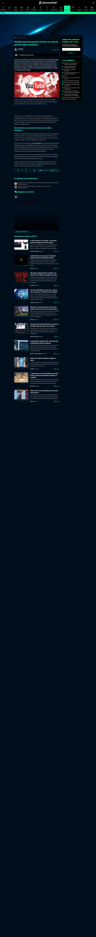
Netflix (23, 13)
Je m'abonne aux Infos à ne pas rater (26, 55)
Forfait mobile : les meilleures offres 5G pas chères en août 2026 (72, 91)
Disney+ (17, 13)
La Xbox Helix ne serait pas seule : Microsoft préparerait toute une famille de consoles (43, 257)
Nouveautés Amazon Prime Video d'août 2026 (71, 85)
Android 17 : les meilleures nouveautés (70, 70)
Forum (86, 10)
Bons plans (34, 10)
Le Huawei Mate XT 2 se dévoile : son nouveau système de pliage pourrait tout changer (43, 242)
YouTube (27, 13)
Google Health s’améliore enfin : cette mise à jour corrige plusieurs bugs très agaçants (44, 342)
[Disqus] (36, 212)
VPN (47, 10)
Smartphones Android (34, 251)
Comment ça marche (34, 302)
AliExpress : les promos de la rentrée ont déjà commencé (70, 63)
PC (9, 10)
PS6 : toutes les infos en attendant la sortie (72, 78)
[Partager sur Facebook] (26, 170)
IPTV (20, 13)
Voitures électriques (34, 336)
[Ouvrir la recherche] (93, 2)
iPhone (31, 401)
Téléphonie (3, 10)
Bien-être (91, 10)
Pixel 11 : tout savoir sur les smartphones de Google (70, 67)
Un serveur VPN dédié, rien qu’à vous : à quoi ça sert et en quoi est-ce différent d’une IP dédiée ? (44, 291)
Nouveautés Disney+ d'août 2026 (71, 82)
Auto (21, 10)
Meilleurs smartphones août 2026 (72, 97)
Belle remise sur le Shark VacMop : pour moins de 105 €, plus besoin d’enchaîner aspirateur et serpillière (44, 375)
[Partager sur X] (18, 170)
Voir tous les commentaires (22, 231)
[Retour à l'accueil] (48, 2)
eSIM (60, 10)
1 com (52, 50)
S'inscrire (71, 53)
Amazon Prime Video (10, 13)
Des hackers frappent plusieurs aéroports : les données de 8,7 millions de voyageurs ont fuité (43, 274)
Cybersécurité (54, 10)
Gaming (15, 10)
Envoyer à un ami (45, 170)
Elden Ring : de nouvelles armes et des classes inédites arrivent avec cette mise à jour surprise (43, 308)
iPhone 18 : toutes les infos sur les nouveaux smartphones (71, 73)
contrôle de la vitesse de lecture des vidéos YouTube (32, 104)
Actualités (79, 10)
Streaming (67, 10)
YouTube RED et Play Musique (35, 166)
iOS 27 (65, 76)
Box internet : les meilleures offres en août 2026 (72, 88)
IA (73, 10)
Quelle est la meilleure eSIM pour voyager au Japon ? (43, 359)
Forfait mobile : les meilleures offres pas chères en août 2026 (71, 94)
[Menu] (2, 2)
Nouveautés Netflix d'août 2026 (71, 81)
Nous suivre (55, 170)
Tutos (40, 10)
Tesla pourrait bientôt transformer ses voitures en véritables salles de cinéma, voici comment (44, 325)
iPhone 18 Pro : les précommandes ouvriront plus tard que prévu (44, 392)
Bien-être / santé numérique (36, 353)
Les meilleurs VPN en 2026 (70, 99)
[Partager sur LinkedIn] (34, 170)
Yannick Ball (20, 49)
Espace (28, 10)
